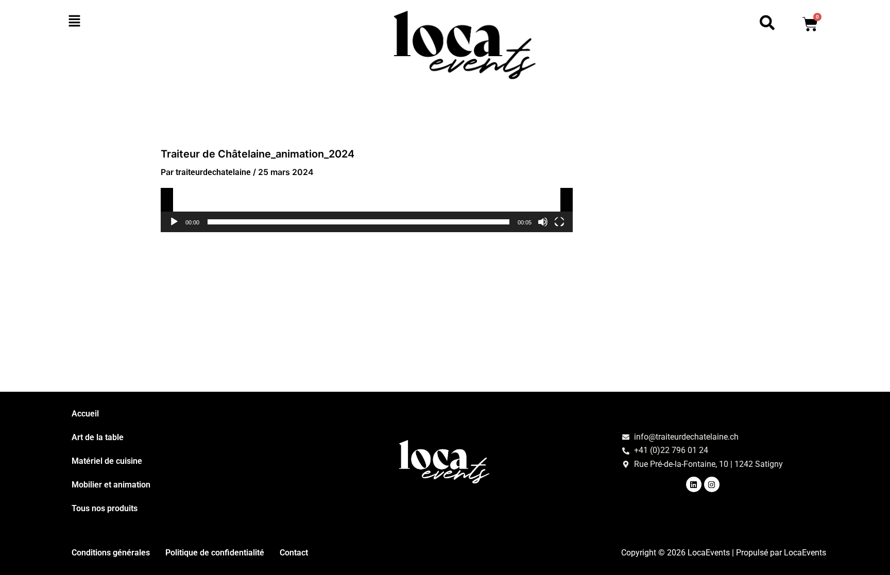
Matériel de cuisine (107, 461)
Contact (294, 552)
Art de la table (98, 437)
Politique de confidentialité (214, 552)
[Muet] (543, 222)
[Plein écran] (559, 222)
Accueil (85, 414)
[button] (132, 21)
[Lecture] (174, 222)
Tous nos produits (105, 508)
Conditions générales (111, 552)
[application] (367, 210)
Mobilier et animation (111, 485)
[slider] (358, 221)
